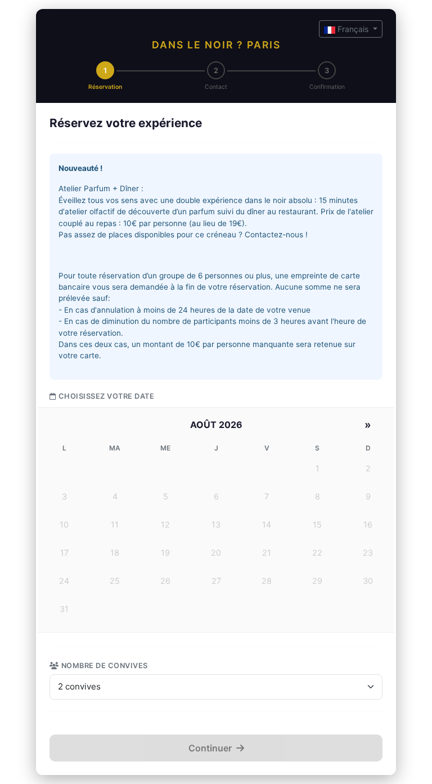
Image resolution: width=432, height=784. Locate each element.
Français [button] (353, 29)
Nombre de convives (104, 665)
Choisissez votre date (106, 396)
